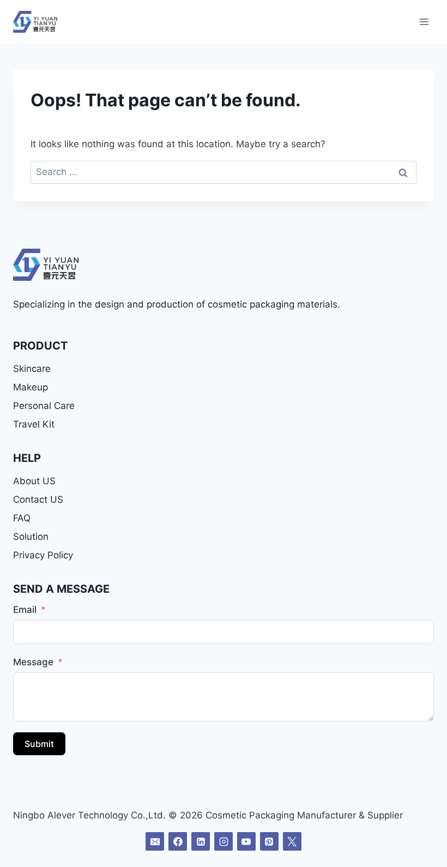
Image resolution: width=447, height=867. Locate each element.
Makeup (30, 387)
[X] (292, 841)
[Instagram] (223, 841)
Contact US (38, 499)
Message (33, 662)
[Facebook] (177, 841)
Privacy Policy (43, 555)
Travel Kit (34, 424)
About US (34, 480)
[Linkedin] (200, 841)
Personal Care (44, 405)
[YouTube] (246, 841)
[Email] (155, 841)
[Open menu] (424, 21)
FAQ (22, 518)
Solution (31, 536)
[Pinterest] (269, 841)
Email (25, 609)
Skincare (32, 368)
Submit (39, 743)
